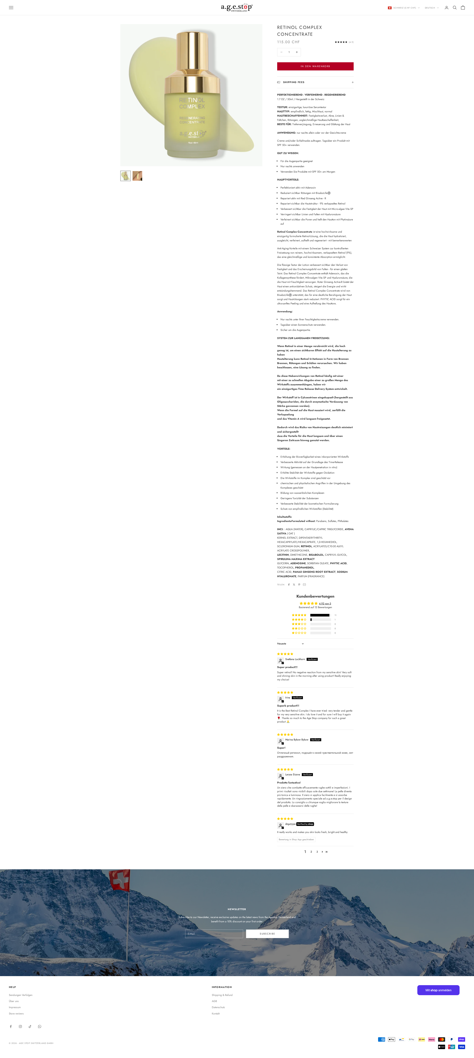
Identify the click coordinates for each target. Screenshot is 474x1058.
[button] (299, 615)
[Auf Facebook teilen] (288, 584)
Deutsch (430, 7)
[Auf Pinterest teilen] (299, 584)
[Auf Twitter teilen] (294, 584)
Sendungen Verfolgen (20, 995)
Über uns (14, 1001)
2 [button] (311, 852)
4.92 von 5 (325, 603)
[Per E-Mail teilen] (304, 584)
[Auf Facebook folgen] (11, 1026)
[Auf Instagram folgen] (20, 1026)
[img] (285, 654)
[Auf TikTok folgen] (30, 1026)
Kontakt (216, 1013)
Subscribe (267, 933)
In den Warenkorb (315, 66)
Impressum (15, 1007)
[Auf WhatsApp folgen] (39, 1026)
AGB (214, 1001)
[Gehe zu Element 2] (137, 176)
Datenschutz (218, 1007)
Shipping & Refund (222, 995)
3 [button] (317, 852)
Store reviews (16, 1013)
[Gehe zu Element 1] (125, 176)
